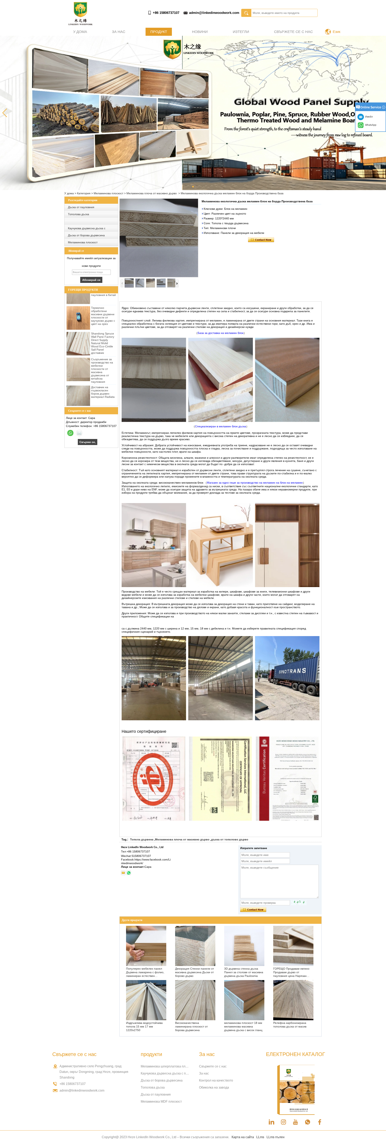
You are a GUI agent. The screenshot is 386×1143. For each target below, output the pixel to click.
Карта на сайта (243, 1137)
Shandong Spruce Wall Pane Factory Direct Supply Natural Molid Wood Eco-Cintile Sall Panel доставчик (102, 324)
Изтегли (241, 32)
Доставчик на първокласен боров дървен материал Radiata (103, 372)
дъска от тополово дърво (229, 839)
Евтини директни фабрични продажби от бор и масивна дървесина (103, 400)
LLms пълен (275, 1137)
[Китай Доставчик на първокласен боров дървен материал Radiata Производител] (78, 378)
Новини (200, 32)
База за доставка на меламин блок (220, 333)
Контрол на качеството (216, 1080)
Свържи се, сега (87, 442)
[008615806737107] (128, 873)
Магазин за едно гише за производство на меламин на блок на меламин (255, 482)
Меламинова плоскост (108, 193)
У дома (80, 32)
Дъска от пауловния (81, 207)
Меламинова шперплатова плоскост (165, 1066)
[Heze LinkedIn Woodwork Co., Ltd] (80, 24)
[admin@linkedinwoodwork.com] (123, 873)
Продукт (158, 32)
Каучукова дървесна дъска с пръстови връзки (165, 1073)
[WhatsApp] (70, 433)
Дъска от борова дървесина (86, 235)
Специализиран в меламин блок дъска (220, 426)
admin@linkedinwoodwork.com (214, 13)
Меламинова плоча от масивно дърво (151, 193)
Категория (83, 193)
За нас (118, 32)
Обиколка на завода (214, 1087)
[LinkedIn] (271, 1122)
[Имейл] (79, 433)
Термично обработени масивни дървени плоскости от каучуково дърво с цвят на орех (103, 296)
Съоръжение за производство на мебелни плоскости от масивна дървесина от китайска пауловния (102, 351)
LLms (260, 1137)
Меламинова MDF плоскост (161, 1101)
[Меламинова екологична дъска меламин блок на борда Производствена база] (158, 238)
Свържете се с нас (293, 32)
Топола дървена (141, 839)
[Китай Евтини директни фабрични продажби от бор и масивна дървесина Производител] (78, 404)
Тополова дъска (78, 214)
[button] (193, 186)
